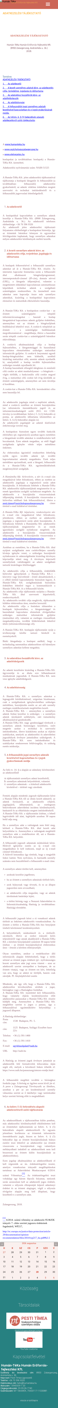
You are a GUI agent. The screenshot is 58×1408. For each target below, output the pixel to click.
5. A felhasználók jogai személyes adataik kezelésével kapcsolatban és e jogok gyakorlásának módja (27, 109)
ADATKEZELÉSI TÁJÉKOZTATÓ (16, 79)
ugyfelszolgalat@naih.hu (25, 1045)
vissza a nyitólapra (29, 1400)
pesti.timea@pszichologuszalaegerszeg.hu (23, 503)
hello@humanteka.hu (27, 1383)
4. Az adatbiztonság (13, 102)
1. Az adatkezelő (12, 84)
